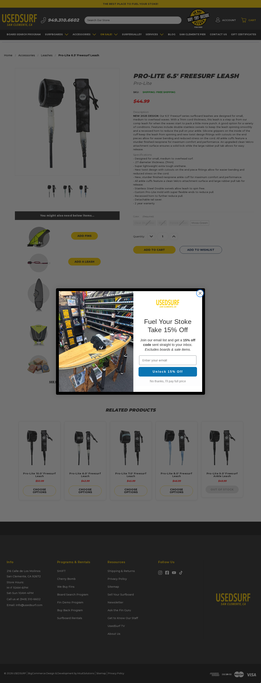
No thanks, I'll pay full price (168, 381)
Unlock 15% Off (168, 371)
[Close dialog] (200, 293)
